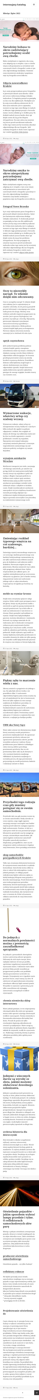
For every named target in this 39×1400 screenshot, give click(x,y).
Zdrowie (17, 381)
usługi (16, 138)
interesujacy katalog (14, 4)
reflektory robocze (13, 1271)
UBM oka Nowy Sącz (14, 724)
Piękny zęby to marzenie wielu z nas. (19, 682)
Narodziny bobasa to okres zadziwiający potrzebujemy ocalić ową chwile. (16, 51)
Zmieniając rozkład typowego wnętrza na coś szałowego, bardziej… (17, 542)
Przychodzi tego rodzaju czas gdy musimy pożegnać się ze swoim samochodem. (19, 806)
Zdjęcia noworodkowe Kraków (15, 84)
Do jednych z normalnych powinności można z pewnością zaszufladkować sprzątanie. (19, 943)
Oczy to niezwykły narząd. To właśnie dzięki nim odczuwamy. (18, 294)
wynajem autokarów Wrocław (14, 460)
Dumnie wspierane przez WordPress (13, 1397)
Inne (16, 1388)
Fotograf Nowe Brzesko (16, 206)
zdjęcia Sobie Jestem (26, 252)
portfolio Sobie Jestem (20, 132)
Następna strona (36, 1392)
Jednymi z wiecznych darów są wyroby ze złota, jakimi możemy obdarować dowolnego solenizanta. (18, 1082)
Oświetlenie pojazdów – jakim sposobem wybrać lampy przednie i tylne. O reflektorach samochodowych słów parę (19, 1219)
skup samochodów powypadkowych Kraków (17, 856)
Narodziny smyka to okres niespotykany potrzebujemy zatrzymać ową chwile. (18, 175)
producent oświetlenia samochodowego (15, 1257)
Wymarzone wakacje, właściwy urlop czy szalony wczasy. (17, 416)
